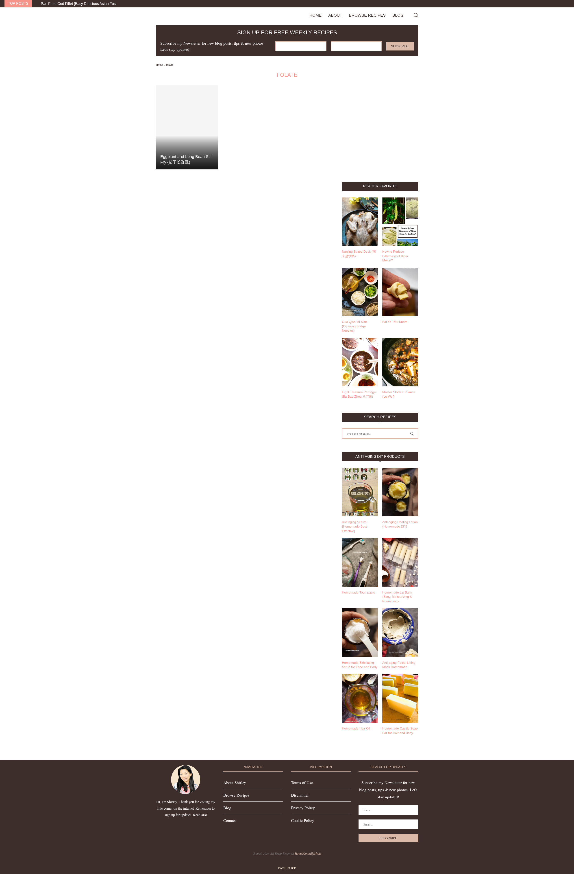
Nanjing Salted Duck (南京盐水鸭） (359, 254)
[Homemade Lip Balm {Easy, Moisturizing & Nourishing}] (400, 562)
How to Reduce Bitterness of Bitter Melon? (395, 256)
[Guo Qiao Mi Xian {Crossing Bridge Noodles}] (360, 292)
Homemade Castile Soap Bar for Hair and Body (400, 731)
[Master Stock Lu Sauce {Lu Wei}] (400, 362)
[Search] (416, 15)
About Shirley (234, 782)
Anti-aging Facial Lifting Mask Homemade (398, 665)
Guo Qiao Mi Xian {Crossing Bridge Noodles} (354, 326)
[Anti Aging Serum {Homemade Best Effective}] (360, 492)
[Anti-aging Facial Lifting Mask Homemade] (400, 632)
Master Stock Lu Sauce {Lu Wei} (398, 394)
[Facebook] (559, 3)
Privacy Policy (303, 807)
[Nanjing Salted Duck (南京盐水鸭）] (360, 221)
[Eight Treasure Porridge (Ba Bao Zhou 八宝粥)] (360, 362)
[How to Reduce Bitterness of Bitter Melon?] (400, 221)
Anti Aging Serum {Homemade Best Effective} (354, 526)
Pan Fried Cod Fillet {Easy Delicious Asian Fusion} (81, 4)
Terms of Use (302, 782)
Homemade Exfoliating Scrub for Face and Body (359, 665)
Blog (398, 15)
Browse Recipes (367, 15)
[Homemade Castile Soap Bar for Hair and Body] (400, 698)
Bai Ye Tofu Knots (394, 322)
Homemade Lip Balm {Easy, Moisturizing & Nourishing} (397, 597)
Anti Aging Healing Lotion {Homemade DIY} (400, 524)
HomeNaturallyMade (308, 853)
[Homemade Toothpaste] (360, 562)
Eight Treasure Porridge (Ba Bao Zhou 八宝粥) (359, 394)
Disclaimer (300, 795)
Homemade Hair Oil (356, 728)
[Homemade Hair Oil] (360, 698)
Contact (229, 820)
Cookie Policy (302, 820)
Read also (200, 814)
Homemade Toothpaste (358, 592)
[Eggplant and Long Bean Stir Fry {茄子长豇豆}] (187, 127)
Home (315, 15)
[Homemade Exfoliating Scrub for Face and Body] (360, 632)
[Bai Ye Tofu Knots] (400, 292)
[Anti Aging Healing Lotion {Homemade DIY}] (400, 492)
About (335, 15)
